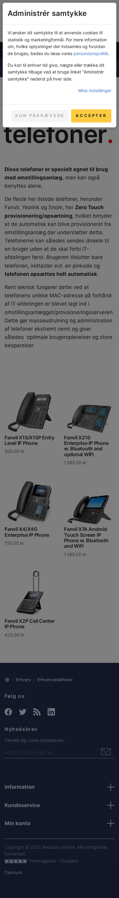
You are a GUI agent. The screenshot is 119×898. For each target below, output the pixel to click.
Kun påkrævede (40, 115)
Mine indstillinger (94, 90)
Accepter (91, 115)
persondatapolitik (91, 53)
